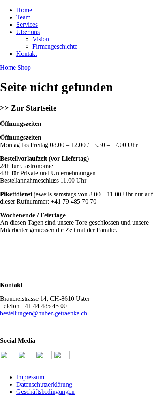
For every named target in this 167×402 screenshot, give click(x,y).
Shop (24, 67)
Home (24, 9)
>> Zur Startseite (28, 108)
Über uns (28, 31)
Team (23, 17)
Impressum (30, 377)
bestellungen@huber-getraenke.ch (43, 313)
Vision (40, 39)
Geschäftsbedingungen (45, 391)
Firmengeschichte (54, 46)
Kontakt (26, 53)
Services (27, 24)
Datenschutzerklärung (44, 384)
